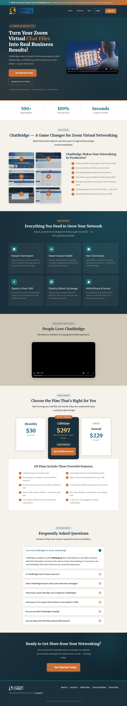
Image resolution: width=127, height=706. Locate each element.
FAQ (89, 11)
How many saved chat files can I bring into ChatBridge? (51, 592)
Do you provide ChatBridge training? (43, 611)
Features (80, 11)
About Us (64, 687)
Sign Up (111, 11)
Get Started (30, 443)
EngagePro (39, 693)
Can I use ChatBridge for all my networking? (46, 550)
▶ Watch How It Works (21, 81)
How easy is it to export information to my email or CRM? (52, 602)
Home (70, 11)
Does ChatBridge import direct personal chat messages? (52, 583)
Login (98, 11)
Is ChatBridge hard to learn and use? (42, 574)
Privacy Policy (113, 687)
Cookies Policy (85, 687)
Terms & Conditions (99, 687)
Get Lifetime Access (63, 451)
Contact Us (74, 687)
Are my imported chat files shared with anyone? (48, 620)
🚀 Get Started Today (22, 72)
